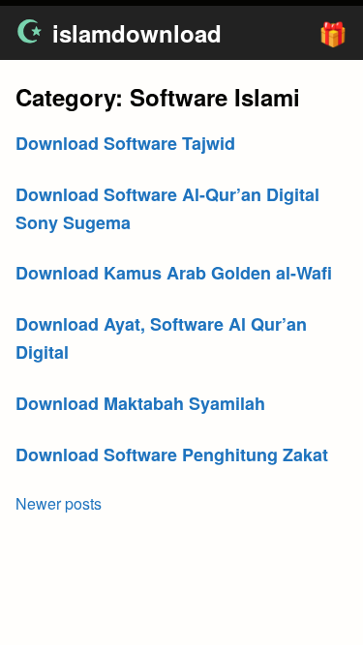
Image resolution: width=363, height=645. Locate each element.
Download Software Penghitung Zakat (171, 454)
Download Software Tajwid (125, 143)
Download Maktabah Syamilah (140, 403)
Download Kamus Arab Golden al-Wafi (173, 272)
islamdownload (137, 32)
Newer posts (58, 503)
